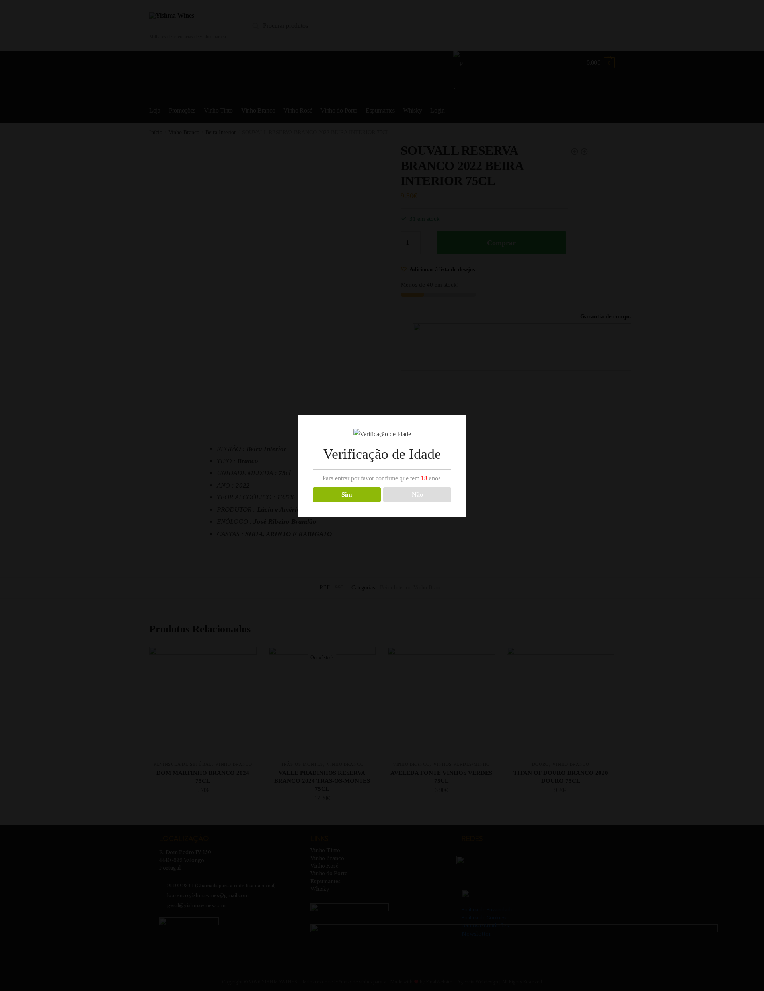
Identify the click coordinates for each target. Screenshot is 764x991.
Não (417, 494)
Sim (346, 494)
